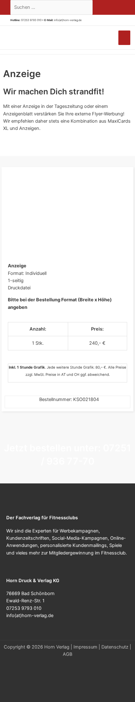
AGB (67, 654)
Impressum (85, 647)
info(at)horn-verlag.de (68, 20)
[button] (84, 20)
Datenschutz (114, 647)
